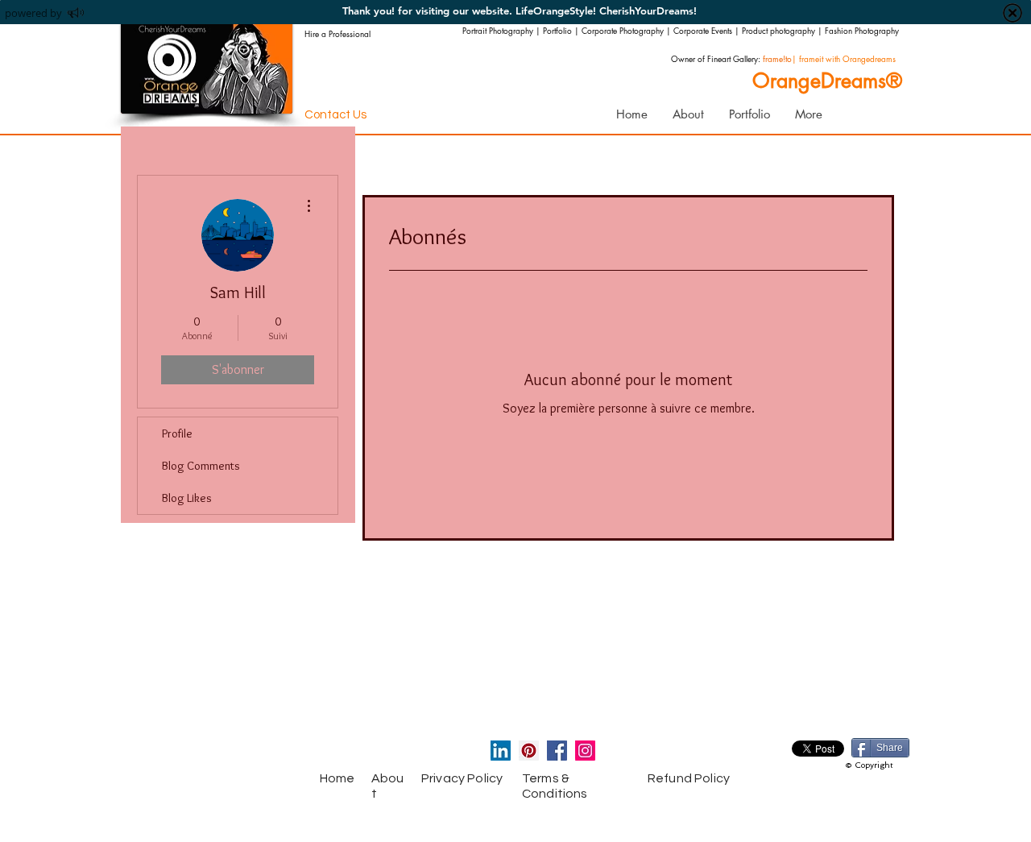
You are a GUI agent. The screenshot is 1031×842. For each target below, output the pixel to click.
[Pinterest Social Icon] (529, 750)
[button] (749, 114)
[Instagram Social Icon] (585, 750)
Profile (177, 433)
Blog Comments (201, 465)
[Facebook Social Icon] (557, 750)
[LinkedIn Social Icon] (501, 750)
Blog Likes (187, 498)
